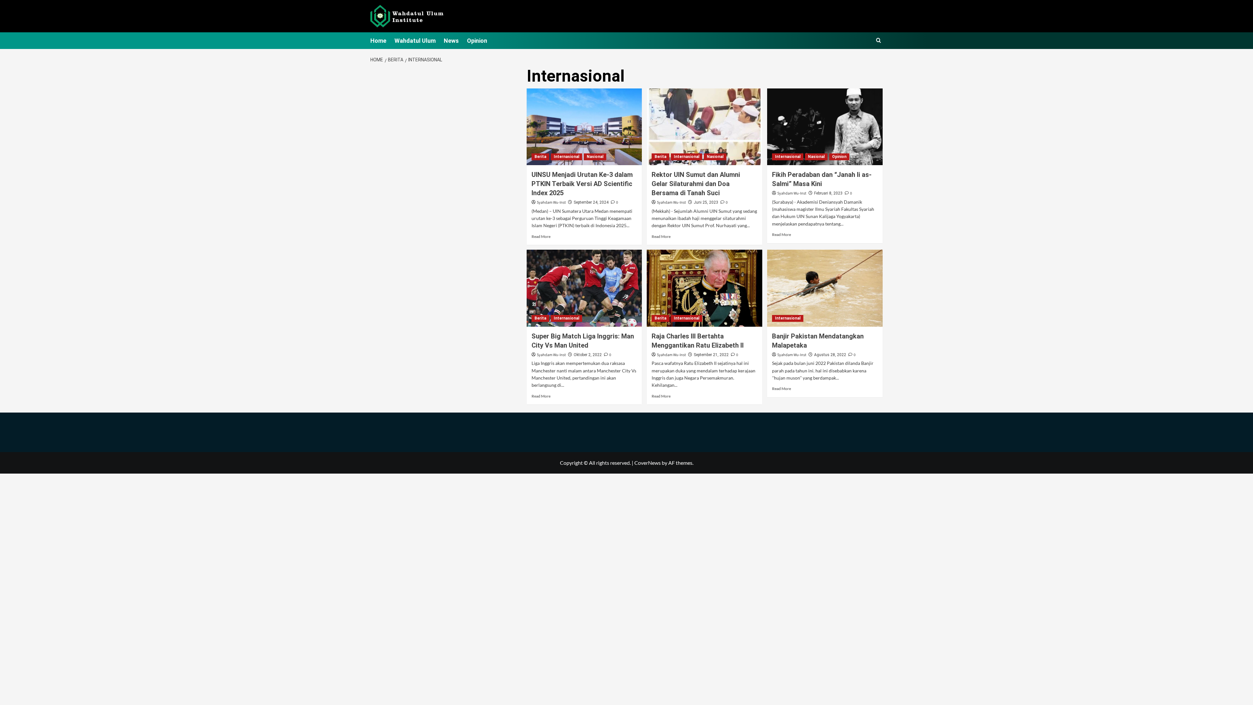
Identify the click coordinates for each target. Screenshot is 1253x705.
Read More (541, 236)
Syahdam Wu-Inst (551, 202)
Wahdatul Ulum (415, 40)
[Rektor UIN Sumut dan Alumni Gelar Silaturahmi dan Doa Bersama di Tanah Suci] (704, 126)
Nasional (595, 156)
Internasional (566, 156)
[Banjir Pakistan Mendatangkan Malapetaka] (825, 288)
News (451, 40)
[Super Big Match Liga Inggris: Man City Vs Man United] (584, 288)
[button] (878, 40)
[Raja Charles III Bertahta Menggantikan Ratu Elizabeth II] (704, 288)
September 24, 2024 (591, 202)
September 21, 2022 (711, 354)
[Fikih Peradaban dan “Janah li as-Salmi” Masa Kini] (825, 126)
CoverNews (647, 463)
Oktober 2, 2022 (588, 354)
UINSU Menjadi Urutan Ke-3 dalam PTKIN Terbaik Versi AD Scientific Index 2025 (582, 184)
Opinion (477, 40)
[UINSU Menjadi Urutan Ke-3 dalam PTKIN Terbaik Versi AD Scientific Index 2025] (584, 126)
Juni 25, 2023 (706, 202)
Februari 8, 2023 (828, 193)
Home (378, 40)
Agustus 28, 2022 (830, 354)
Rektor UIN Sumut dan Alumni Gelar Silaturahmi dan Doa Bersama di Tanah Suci (696, 184)
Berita (540, 156)
